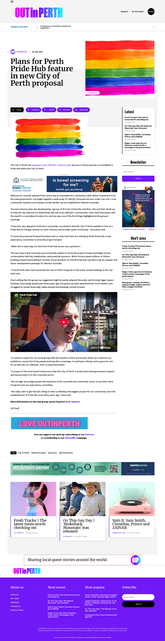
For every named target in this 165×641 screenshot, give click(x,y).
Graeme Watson (118, 533)
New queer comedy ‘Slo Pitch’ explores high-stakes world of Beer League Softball (136, 284)
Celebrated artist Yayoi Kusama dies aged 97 (101, 615)
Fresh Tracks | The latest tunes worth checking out (136, 118)
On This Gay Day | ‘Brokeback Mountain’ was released (138, 126)
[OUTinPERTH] (39, 12)
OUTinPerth (21, 52)
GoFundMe (70, 437)
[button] (124, 11)
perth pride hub (66, 453)
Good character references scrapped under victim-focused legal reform (101, 595)
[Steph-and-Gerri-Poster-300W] (138, 208)
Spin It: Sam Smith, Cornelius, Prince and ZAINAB (138, 135)
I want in (138, 179)
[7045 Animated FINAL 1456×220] (64, 184)
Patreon (89, 434)
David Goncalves (39, 453)
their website (73, 401)
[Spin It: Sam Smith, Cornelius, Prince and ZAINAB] (131, 499)
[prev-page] (37, 27)
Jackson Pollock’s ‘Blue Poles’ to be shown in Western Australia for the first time (101, 602)
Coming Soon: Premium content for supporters (55, 27)
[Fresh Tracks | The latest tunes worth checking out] (33, 499)
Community (92, 93)
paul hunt (52, 453)
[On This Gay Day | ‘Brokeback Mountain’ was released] (82, 499)
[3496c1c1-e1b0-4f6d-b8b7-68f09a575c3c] (82, 468)
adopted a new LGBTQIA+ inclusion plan (51, 165)
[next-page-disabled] (153, 27)
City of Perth (23, 453)
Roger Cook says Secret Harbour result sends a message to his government (138, 145)
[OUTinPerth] (13, 51)
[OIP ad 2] (82, 560)
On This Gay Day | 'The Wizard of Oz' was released (101, 609)
